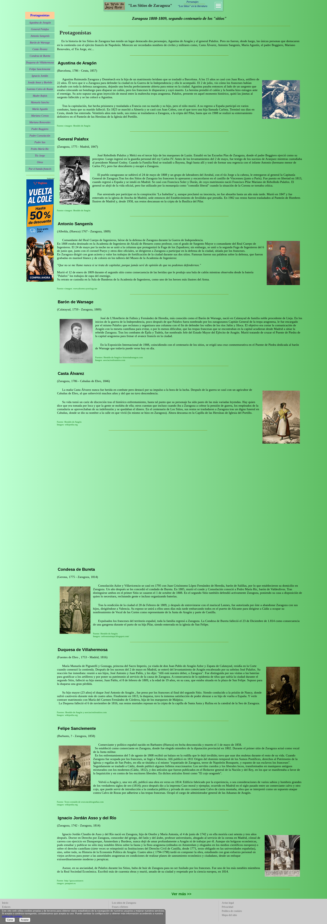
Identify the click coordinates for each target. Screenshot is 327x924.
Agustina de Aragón (40, 22)
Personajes (192, 1)
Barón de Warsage (40, 42)
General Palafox (40, 29)
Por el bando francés (40, 168)
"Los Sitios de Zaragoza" (150, 5)
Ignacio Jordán (40, 75)
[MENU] (218, 5)
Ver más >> (181, 894)
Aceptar (25, 920)
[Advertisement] (158, 509)
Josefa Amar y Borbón (40, 82)
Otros (40, 162)
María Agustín (40, 109)
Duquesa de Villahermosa (40, 62)
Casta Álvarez (39, 49)
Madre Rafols (40, 95)
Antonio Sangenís (39, 35)
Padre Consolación (39, 135)
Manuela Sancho (40, 102)
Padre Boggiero (39, 129)
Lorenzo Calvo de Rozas (40, 89)
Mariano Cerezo (40, 115)
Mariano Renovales (39, 122)
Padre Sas (39, 142)
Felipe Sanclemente (39, 69)
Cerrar (10, 920)
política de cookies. (12, 916)
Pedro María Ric (40, 148)
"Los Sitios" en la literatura (192, 6)
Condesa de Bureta (40, 55)
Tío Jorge (40, 155)
